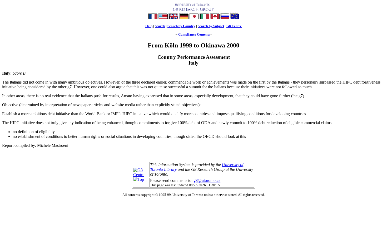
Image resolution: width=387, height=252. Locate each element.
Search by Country (181, 26)
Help (148, 26)
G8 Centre (234, 26)
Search (160, 26)
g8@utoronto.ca (207, 180)
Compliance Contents (194, 34)
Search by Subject (211, 26)
